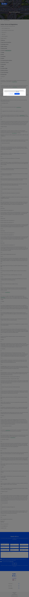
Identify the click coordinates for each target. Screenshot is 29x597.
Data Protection (17, 91)
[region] (14, 92)
